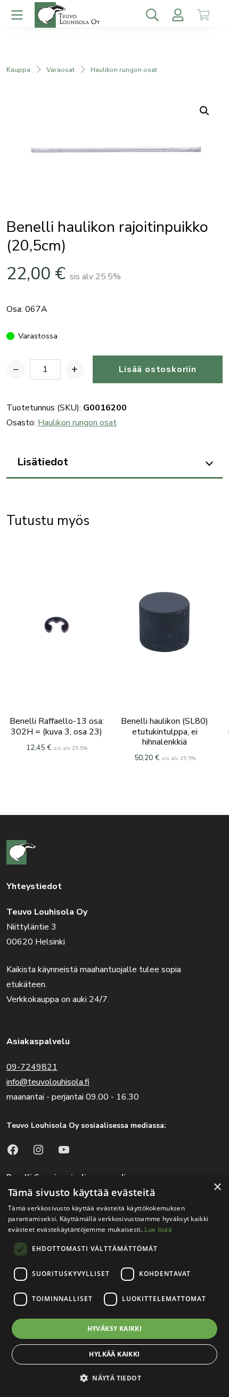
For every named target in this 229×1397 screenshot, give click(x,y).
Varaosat (60, 70)
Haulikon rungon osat (124, 70)
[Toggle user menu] (178, 15)
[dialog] (114, 1286)
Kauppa (18, 70)
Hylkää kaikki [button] (114, 1354)
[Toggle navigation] (17, 15)
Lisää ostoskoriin (158, 369)
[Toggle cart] (203, 15)
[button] (114, 1378)
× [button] (217, 1187)
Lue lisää (158, 1229)
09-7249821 (32, 1067)
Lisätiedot (42, 462)
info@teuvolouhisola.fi (47, 1082)
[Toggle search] (152, 15)
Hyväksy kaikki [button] (114, 1328)
